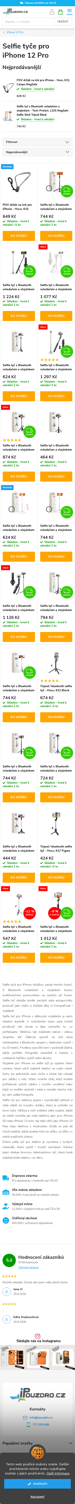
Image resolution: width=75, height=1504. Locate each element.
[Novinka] (19, 182)
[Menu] (69, 11)
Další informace (58, 1473)
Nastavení (37, 1497)
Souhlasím (40, 1484)
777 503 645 (40, 1425)
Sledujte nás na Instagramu (38, 1341)
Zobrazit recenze (28, 1267)
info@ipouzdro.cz (40, 1418)
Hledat (63, 22)
